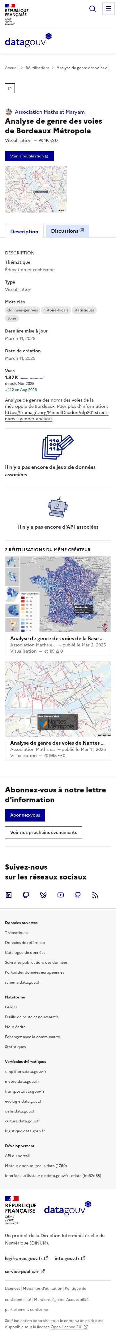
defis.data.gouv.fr (20, 1111)
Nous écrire (15, 1027)
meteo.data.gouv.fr (22, 1081)
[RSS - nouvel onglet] (95, 895)
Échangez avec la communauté (32, 1037)
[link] (29, 156)
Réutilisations (37, 68)
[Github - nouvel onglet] (78, 895)
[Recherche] (92, 8)
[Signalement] (10, 88)
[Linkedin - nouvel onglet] (8, 895)
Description (24, 231)
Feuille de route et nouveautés (31, 1017)
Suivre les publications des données (36, 962)
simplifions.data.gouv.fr (25, 1071)
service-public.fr (22, 1271)
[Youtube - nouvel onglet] (60, 895)
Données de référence (25, 942)
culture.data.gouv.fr (22, 1121)
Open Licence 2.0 (66, 1327)
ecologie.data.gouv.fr (24, 1101)
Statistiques (15, 1047)
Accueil (11, 68)
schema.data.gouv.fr (23, 982)
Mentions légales (48, 1299)
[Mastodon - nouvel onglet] (26, 895)
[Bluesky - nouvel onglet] (43, 895)
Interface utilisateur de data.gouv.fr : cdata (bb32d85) (53, 1176)
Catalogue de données (25, 952)
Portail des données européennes (34, 972)
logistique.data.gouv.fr (25, 1131)
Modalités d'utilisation (42, 1288)
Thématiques (16, 933)
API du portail (17, 1156)
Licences (12, 1288)
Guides (11, 1007)
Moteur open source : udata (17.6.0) (36, 1166)
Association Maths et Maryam (50, 112)
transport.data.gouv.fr (25, 1091)
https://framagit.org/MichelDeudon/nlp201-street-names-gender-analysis (57, 415)
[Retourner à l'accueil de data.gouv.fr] (28, 40)
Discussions (67, 231)
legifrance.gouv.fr (23, 1258)
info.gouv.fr (67, 1258)
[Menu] (108, 8)
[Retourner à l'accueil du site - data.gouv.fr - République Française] (67, 1210)
